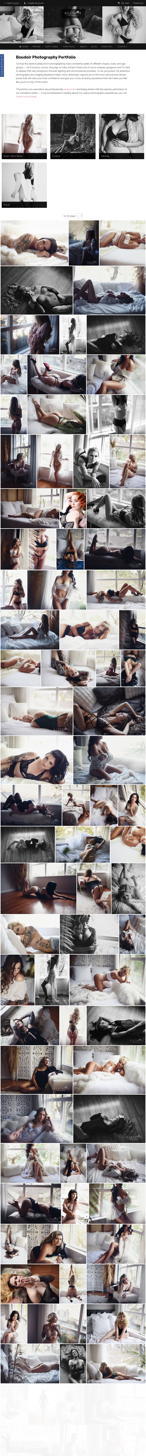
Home (25, 46)
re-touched (70, 89)
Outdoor (56, 156)
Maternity (105, 156)
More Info (106, 46)
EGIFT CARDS (51, 46)
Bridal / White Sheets (13, 156)
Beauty (7, 204)
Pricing (36, 46)
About (83, 46)
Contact (122, 46)
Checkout (138, 3)
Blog (94, 46)
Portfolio (69, 46)
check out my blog (26, 96)
